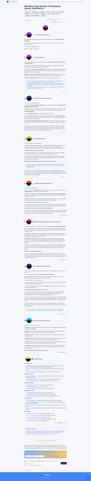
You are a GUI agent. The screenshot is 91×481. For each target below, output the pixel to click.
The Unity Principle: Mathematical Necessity (35, 402)
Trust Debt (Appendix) (32, 418)
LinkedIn (48, 448)
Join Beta (82, 1)
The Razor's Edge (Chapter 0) (34, 417)
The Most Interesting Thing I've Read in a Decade (36, 371)
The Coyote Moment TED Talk (32, 380)
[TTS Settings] (30, 20)
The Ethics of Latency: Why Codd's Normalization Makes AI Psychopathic (41, 365)
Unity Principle (30, 296)
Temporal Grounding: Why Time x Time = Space (36, 378)
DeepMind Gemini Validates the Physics (34, 396)
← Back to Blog (27, 469)
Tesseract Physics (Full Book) (33, 420)
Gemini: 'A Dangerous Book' (32, 388)
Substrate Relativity (30, 405)
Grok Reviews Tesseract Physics (32, 386)
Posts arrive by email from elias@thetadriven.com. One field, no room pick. (41, 461)
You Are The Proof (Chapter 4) (34, 415)
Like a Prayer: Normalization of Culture (34, 368)
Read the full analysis (43, 202)
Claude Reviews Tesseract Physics (33, 384)
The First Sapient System (31, 407)
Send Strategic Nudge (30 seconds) (34, 456)
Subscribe (64, 463)
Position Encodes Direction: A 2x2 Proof (34, 376)
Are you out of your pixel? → (45, 477)
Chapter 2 (29, 210)
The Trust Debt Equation (31, 400)
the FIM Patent (30, 291)
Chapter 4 (33, 125)
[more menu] (77, 2)
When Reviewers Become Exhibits (33, 392)
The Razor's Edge (30, 253)
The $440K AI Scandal (31, 394)
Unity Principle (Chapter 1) (33, 413)
